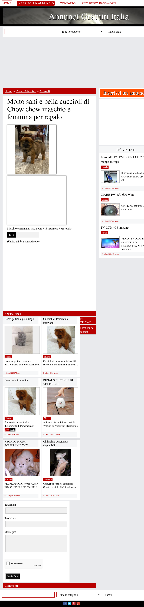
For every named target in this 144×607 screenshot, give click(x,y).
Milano (47, 357)
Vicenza (8, 418)
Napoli (8, 357)
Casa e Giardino (26, 91)
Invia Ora (12, 576)
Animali (45, 91)
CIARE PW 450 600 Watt (117, 194)
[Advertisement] (73, 62)
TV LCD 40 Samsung (115, 227)
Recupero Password (99, 3)
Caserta (8, 479)
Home (7, 3)
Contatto (68, 3)
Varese (104, 233)
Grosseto (48, 479)
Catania (105, 167)
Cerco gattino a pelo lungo (19, 319)
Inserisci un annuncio (36, 3)
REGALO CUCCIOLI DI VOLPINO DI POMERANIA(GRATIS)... (58, 383)
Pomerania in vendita (16, 380)
